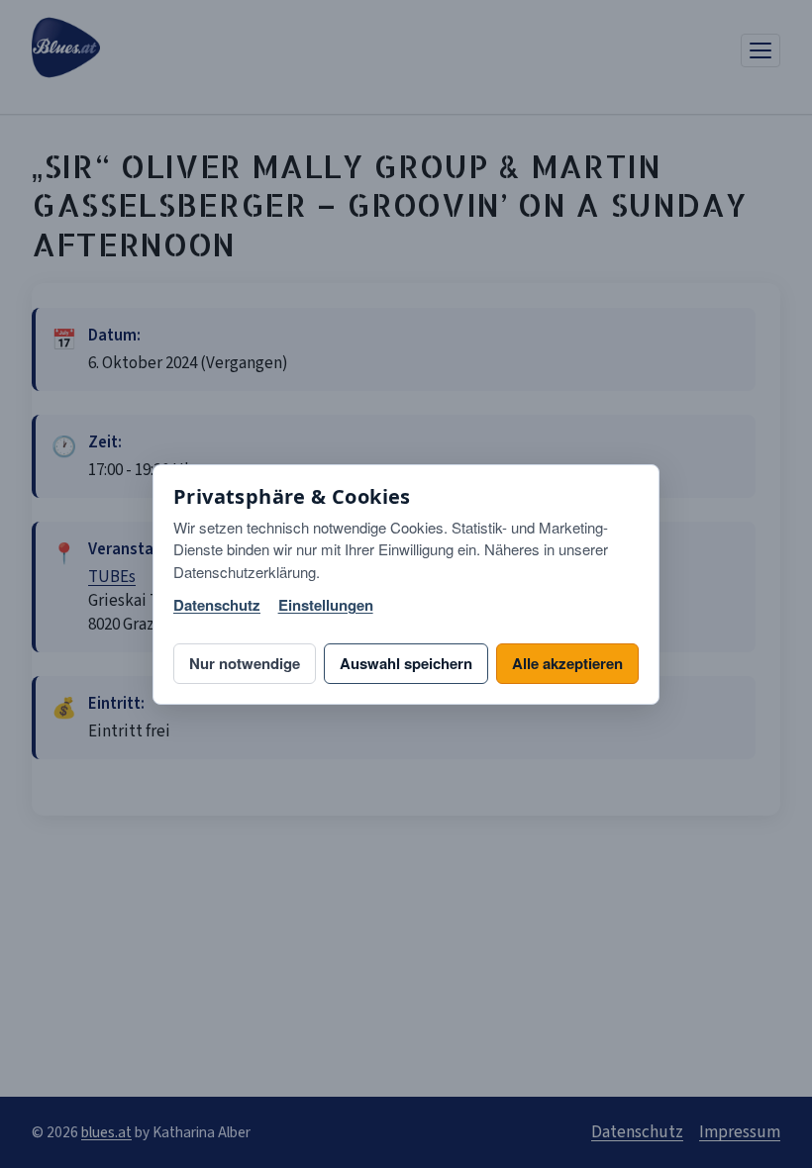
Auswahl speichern (406, 663)
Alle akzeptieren (567, 663)
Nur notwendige (244, 663)
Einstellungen (325, 605)
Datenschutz (216, 605)
